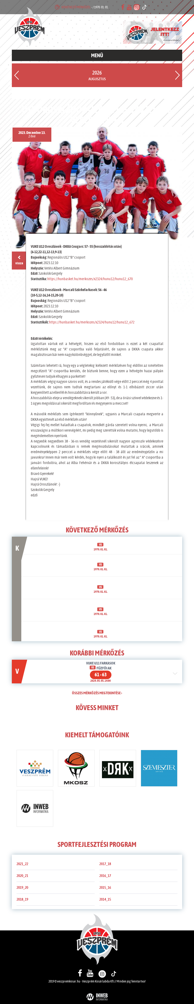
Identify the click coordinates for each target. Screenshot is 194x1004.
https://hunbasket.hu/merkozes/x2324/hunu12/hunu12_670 (90, 279)
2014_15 (105, 899)
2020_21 (22, 876)
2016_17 (105, 876)
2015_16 (105, 887)
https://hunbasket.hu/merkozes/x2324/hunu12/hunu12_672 (91, 322)
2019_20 (22, 887)
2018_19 (22, 899)
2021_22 (22, 864)
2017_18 (105, 864)
